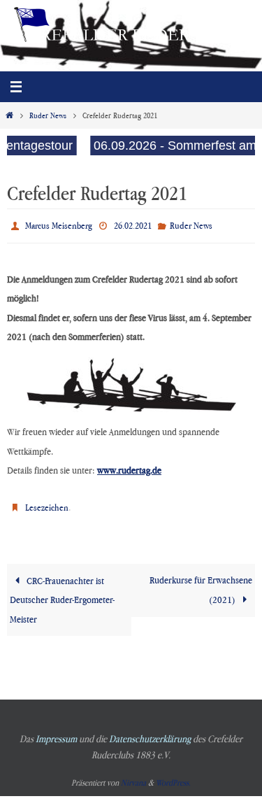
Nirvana (133, 776)
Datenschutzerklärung (150, 732)
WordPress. (173, 776)
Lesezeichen (46, 502)
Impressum (56, 732)
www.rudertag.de (129, 466)
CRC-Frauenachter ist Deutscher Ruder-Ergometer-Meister (62, 592)
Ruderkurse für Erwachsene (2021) (201, 583)
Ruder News (47, 115)
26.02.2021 (133, 223)
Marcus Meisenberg (58, 223)
